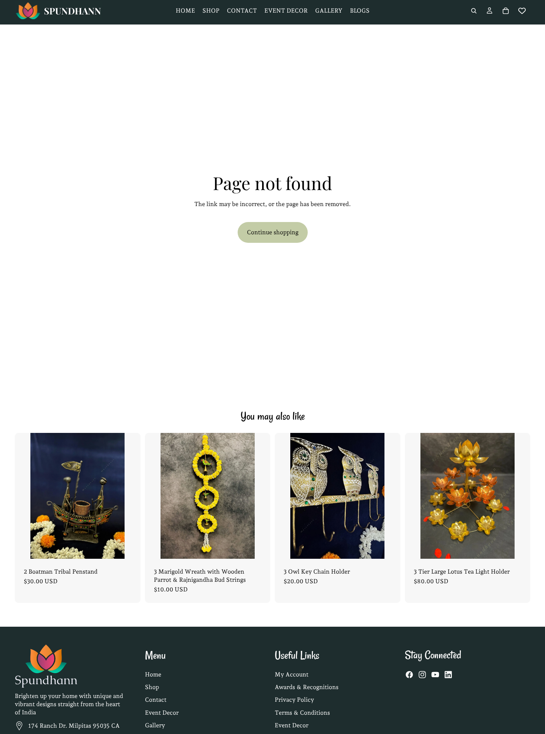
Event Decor (162, 712)
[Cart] (506, 11)
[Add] (129, 547)
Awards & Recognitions (306, 687)
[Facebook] (409, 674)
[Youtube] (435, 674)
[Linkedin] (448, 674)
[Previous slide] (26, 495)
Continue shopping (272, 232)
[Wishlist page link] (522, 10)
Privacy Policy (294, 699)
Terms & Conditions (302, 712)
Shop (152, 687)
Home (153, 674)
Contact (155, 699)
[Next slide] (129, 495)
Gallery (155, 725)
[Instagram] (422, 674)
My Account (291, 674)
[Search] (474, 11)
